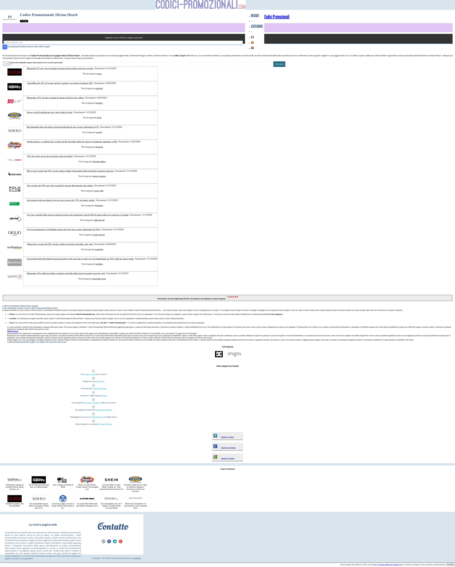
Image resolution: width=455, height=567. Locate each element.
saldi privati (99, 219)
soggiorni (100, 381)
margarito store (99, 278)
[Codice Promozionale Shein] (111, 483)
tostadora (99, 249)
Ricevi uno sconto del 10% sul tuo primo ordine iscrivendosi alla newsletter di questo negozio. (70, 170)
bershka (99, 263)
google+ (121, 541)
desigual (99, 146)
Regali (101, 424)
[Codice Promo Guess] (14, 502)
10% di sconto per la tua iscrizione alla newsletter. (50, 156)
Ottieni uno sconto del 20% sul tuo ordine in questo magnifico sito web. (60, 244)
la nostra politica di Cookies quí (390, 565)
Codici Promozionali (276, 17)
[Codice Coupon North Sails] (63, 502)
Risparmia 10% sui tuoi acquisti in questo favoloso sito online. (55, 97)
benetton (99, 205)
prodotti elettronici (105, 410)
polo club (99, 190)
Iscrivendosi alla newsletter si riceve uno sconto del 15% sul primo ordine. (61, 200)
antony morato (99, 176)
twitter (115, 541)
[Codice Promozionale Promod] (135, 502)
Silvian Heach (12, 331)
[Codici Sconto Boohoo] (14, 483)
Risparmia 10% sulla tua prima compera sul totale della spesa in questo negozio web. (66, 273)
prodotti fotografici (100, 388)
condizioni (137, 558)
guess (99, 73)
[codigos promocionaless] (252, 42)
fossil (99, 117)
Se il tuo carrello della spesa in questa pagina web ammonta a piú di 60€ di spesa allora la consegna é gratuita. (78, 214)
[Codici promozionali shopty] (235, 357)
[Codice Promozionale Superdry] (39, 483)
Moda (105, 396)
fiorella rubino (99, 161)
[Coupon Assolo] (39, 502)
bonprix (99, 102)
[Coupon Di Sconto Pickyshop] (111, 502)
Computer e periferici (92, 403)
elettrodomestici (97, 417)
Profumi (109, 424)
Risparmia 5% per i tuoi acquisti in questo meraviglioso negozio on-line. (60, 68)
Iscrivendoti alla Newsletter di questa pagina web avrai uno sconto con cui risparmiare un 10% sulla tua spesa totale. (80, 258)
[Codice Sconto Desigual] (87, 483)
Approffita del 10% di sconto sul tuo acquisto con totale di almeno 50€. (60, 83)
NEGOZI (255, 15)
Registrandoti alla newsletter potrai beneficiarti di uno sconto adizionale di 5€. (63, 126)
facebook (109, 541)
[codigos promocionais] (252, 47)
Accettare (450, 565)
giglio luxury (99, 234)
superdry (99, 88)
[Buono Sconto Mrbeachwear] (63, 483)
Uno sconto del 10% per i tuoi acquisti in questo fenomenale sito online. (60, 185)
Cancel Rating (227, 297)
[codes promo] (252, 37)
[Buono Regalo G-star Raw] (87, 502)
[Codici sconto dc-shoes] (219, 357)
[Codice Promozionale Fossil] (135, 483)
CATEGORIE (257, 26)
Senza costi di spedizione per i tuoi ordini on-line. (50, 112)
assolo (99, 132)
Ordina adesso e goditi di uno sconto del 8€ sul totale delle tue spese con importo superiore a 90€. (72, 141)
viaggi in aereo (90, 374)
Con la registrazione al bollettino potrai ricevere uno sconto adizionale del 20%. (64, 229)
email (104, 541)
